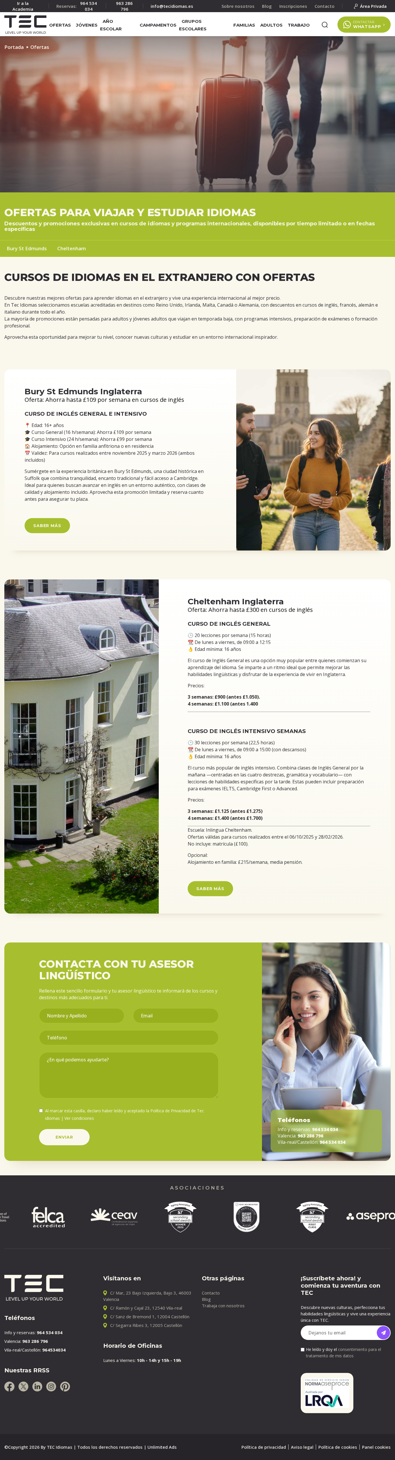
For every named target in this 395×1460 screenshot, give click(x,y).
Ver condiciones (79, 1118)
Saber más (47, 525)
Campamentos (158, 25)
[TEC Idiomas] (25, 24)
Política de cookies (337, 1447)
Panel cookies (376, 1447)
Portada (14, 47)
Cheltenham (71, 248)
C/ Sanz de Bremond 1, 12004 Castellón (149, 1316)
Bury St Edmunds (27, 248)
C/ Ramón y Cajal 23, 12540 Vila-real (146, 1308)
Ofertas (60, 25)
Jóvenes (86, 25)
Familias (244, 25)
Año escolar (111, 25)
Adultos (271, 25)
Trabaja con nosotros (223, 1305)
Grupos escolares (192, 25)
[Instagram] (51, 1386)
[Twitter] (23, 1386)
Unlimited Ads (162, 1447)
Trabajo (299, 25)
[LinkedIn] (37, 1386)
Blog (206, 1299)
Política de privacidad (263, 1447)
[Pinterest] (65, 1386)
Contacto (211, 1293)
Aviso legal (302, 1447)
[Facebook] (9, 1386)
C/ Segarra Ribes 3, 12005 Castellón (146, 1325)
